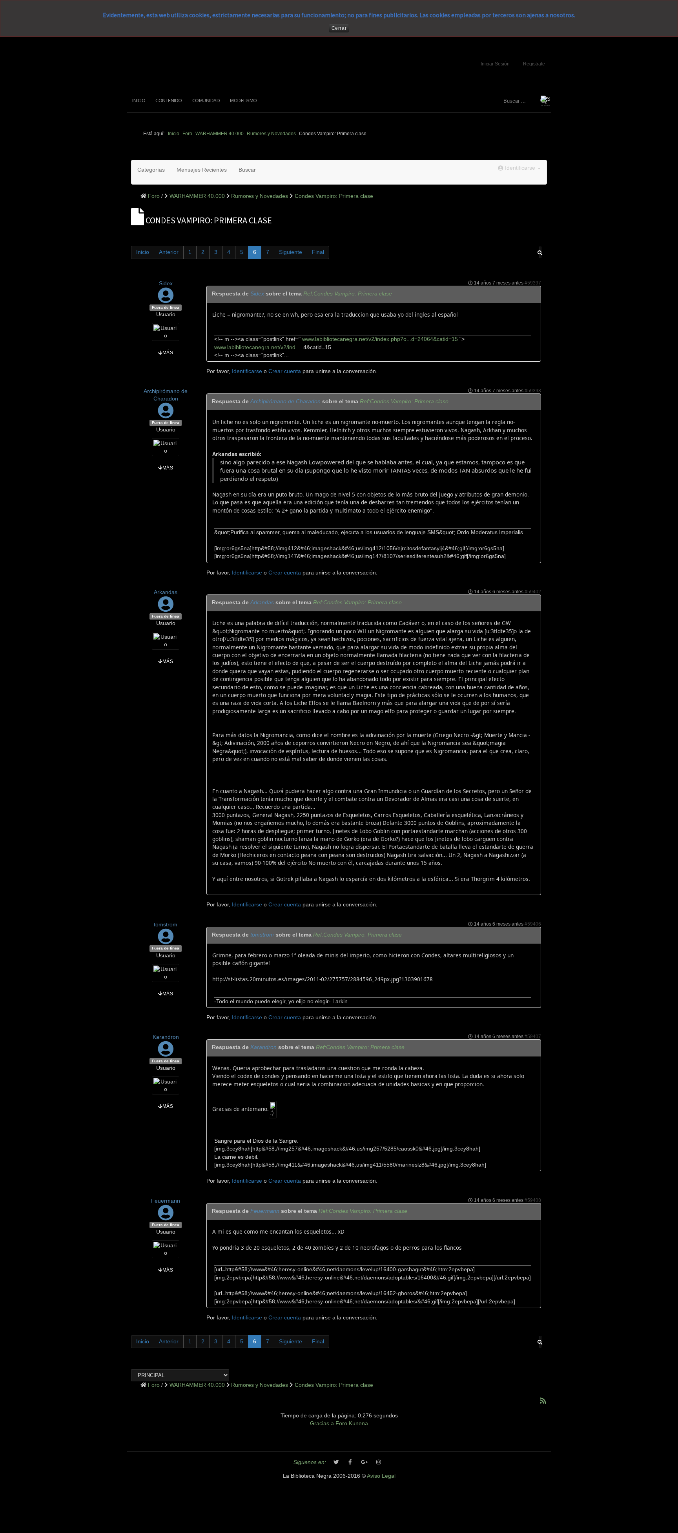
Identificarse (247, 371)
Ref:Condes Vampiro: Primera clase (347, 294)
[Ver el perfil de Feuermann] (166, 1217)
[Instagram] (378, 1462)
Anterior (169, 252)
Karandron (166, 1037)
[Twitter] (336, 1462)
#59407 (533, 1036)
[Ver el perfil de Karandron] (166, 1053)
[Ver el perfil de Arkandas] (166, 608)
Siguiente (290, 252)
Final (318, 252)
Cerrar (339, 28)
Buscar (247, 170)
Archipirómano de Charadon (285, 401)
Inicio (138, 100)
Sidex (166, 283)
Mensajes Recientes (202, 170)
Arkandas (165, 592)
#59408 (533, 1200)
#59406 (533, 924)
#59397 (533, 283)
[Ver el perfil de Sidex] (166, 300)
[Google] (364, 1462)
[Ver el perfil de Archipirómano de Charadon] (166, 415)
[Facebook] (350, 1462)
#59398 (533, 390)
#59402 (533, 591)
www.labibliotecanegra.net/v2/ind (254, 347)
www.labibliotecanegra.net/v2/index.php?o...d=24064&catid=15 (379, 339)
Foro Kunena (351, 1423)
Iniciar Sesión (495, 64)
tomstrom (165, 925)
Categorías (151, 170)
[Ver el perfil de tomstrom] (166, 940)
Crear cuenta (284, 371)
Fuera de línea (165, 307)
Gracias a (322, 1423)
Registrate (534, 64)
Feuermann (165, 1201)
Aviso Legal (381, 1476)
